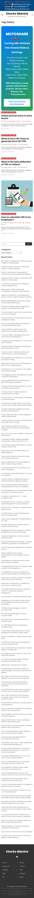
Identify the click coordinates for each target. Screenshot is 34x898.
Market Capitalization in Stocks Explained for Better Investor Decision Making (15, 463)
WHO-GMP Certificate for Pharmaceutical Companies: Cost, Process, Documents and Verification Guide (15, 697)
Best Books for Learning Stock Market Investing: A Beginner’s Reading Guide (16, 262)
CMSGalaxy (13, 888)
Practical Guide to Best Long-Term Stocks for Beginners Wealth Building (16, 836)
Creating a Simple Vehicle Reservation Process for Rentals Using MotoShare (16, 387)
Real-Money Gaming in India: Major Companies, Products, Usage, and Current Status (16, 802)
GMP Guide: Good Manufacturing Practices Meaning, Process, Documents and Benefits (15, 677)
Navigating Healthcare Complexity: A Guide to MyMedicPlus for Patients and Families (16, 531)
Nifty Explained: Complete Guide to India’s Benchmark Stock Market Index (14, 768)
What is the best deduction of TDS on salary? (16, 163)
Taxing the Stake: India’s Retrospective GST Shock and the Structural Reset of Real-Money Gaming (16, 809)
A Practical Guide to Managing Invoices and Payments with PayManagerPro (15, 336)
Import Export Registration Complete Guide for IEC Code (16, 520)
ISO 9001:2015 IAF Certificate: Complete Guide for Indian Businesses (17, 704)
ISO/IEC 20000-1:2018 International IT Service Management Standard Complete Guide (15, 632)
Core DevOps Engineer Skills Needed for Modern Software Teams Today (16, 446)
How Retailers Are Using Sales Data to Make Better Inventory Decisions (15, 561)
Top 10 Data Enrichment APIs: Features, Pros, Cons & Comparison (15, 469)
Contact (22, 866)
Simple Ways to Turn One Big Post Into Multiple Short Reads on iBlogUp (16, 370)
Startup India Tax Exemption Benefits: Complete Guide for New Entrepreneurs (16, 726)
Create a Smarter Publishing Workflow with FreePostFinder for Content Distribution (15, 353)
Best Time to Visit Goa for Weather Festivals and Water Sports (17, 434)
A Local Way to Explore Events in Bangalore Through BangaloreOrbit (15, 285)
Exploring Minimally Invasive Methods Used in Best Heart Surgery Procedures (15, 381)
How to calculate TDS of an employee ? (16, 218)
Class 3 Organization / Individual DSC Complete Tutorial (16, 548)
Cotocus (26, 893)
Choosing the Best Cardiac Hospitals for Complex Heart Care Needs (14, 393)
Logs (3, 873)
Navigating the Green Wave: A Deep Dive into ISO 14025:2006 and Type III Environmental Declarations (15, 602)
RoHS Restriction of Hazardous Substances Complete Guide (15, 620)
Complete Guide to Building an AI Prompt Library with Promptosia (17, 341)
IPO (3, 877)
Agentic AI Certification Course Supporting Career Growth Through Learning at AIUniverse (16, 296)
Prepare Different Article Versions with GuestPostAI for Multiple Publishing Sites (14, 330)
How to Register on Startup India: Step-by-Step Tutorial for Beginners (16, 715)
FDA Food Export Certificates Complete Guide (16, 597)
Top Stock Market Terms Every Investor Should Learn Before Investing (16, 313)
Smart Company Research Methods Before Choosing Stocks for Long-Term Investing (15, 486)
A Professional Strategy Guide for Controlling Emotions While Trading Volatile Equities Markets (17, 404)
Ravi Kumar (27, 121)
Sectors (21, 863)
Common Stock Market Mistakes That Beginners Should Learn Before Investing (17, 785)
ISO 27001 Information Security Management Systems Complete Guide (15, 643)
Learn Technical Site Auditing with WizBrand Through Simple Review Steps (15, 324)
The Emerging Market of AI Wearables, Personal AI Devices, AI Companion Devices (16, 491)
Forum (4, 863)
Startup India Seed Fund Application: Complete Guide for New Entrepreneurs (16, 709)
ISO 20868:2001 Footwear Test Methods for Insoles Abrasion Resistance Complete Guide (15, 573)
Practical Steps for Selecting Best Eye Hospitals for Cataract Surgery (16, 398)
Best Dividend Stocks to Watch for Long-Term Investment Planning (16, 654)
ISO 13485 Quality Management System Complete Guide (14, 614)
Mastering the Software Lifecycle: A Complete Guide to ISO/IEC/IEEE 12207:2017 (16, 578)
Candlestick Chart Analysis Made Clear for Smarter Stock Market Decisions (15, 779)
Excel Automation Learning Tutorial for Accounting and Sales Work (13, 738)
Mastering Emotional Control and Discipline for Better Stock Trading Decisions (16, 364)
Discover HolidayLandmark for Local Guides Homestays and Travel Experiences (15, 762)
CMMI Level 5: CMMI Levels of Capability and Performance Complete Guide (15, 584)
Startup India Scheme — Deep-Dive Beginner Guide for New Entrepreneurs (15, 721)
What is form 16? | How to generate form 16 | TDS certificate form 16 (15, 141)
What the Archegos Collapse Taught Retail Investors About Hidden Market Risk (15, 307)
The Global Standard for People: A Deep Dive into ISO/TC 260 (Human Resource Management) (15, 591)
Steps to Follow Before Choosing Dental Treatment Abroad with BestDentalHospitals (15, 273)
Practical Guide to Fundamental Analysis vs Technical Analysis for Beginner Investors (15, 480)
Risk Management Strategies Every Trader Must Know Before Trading (16, 359)
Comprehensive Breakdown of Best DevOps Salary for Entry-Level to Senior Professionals (15, 815)
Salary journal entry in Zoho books (16, 117)
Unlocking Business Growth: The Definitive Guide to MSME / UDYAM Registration (16, 567)
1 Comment (6, 128)
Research (22, 873)
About (21, 877)
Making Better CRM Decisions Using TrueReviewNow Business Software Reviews (15, 290)
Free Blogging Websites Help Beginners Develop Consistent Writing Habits (16, 376)
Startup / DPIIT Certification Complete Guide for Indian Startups (16, 508)
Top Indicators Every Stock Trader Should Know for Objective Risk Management (16, 743)
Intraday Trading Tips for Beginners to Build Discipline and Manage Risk (15, 410)
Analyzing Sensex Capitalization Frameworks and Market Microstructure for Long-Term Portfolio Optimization (15, 750)
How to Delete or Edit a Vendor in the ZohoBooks (17, 832)
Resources (5, 866)
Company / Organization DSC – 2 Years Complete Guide (14, 497)
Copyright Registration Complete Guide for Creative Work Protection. (15, 525)
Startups (5, 870)
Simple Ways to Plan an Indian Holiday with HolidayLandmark (15, 451)
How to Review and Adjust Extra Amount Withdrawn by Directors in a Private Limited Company (15, 428)
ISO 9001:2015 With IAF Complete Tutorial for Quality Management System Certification (15, 503)
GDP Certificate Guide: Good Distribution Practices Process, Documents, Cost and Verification (14, 684)
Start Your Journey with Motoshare (17, 102)
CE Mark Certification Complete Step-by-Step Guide (16, 637)
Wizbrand (25, 891)
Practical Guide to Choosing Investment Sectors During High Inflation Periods (16, 421)
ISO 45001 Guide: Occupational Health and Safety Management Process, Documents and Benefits (16, 670)
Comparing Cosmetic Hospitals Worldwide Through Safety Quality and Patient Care (15, 440)
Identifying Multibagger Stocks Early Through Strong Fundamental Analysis (15, 302)
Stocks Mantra (17, 14)
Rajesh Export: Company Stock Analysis (14, 665)
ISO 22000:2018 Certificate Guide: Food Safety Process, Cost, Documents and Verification (15, 690)
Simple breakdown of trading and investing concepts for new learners (15, 827)
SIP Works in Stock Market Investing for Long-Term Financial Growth (16, 791)
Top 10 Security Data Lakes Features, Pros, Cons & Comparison (16, 474)
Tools (21, 870)
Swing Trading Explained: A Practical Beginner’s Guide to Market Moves (16, 415)
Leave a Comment (8, 152)
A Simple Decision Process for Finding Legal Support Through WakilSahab (15, 267)
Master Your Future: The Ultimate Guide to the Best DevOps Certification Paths (16, 821)
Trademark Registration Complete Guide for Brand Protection (15, 537)
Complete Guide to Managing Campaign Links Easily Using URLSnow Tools (16, 347)
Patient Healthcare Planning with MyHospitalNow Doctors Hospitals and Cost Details (15, 555)
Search (29, 244)
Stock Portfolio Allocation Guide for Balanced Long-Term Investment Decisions (15, 732)
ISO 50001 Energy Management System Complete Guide (14, 609)
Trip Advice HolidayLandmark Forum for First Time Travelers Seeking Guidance (15, 757)
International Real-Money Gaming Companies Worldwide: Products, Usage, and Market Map (16, 797)
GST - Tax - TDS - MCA (8, 112)
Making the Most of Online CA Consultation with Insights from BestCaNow (16, 279)
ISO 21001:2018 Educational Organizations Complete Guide (14, 626)
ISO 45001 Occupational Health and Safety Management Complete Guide (15, 660)
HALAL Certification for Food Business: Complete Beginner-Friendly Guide (16, 649)
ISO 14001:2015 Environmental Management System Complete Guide (15, 514)
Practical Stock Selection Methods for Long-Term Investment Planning (15, 457)
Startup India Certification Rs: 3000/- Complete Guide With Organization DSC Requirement (16, 543)
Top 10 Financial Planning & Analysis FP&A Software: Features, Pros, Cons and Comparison (16, 774)
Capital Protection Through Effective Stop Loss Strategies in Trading (16, 319)
